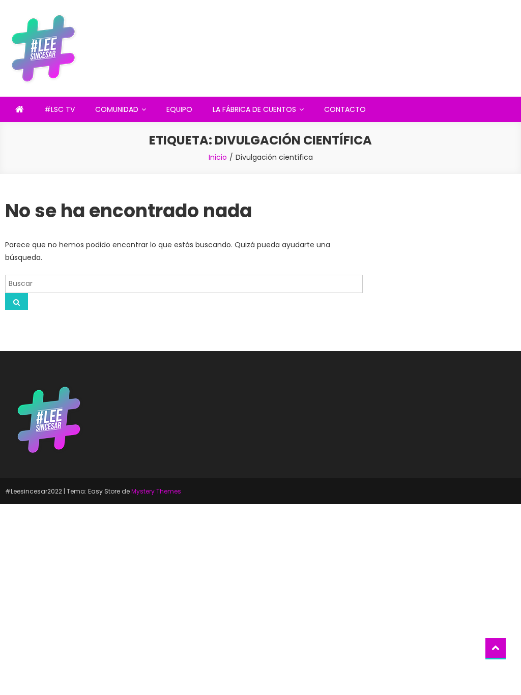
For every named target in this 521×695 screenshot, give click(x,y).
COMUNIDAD (116, 109)
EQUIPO (179, 109)
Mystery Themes (156, 491)
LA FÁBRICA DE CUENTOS (254, 109)
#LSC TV (59, 109)
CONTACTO (345, 109)
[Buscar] (16, 301)
